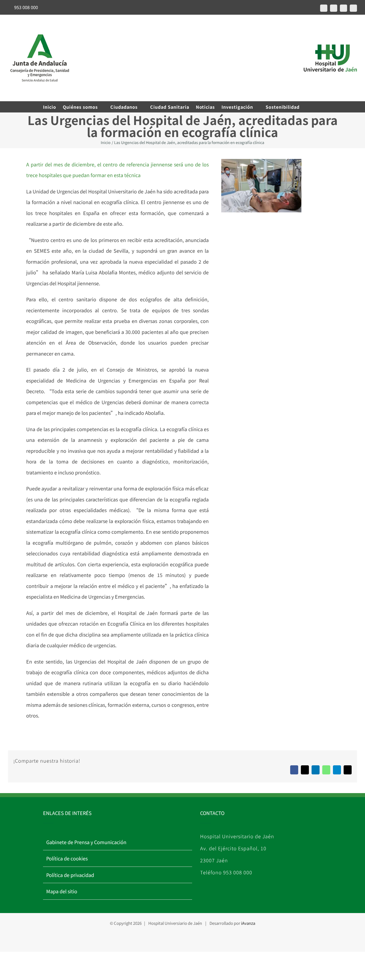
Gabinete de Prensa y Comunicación (86, 842)
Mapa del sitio (61, 891)
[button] (314, 107)
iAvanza (248, 923)
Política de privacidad (70, 874)
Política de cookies (67, 858)
